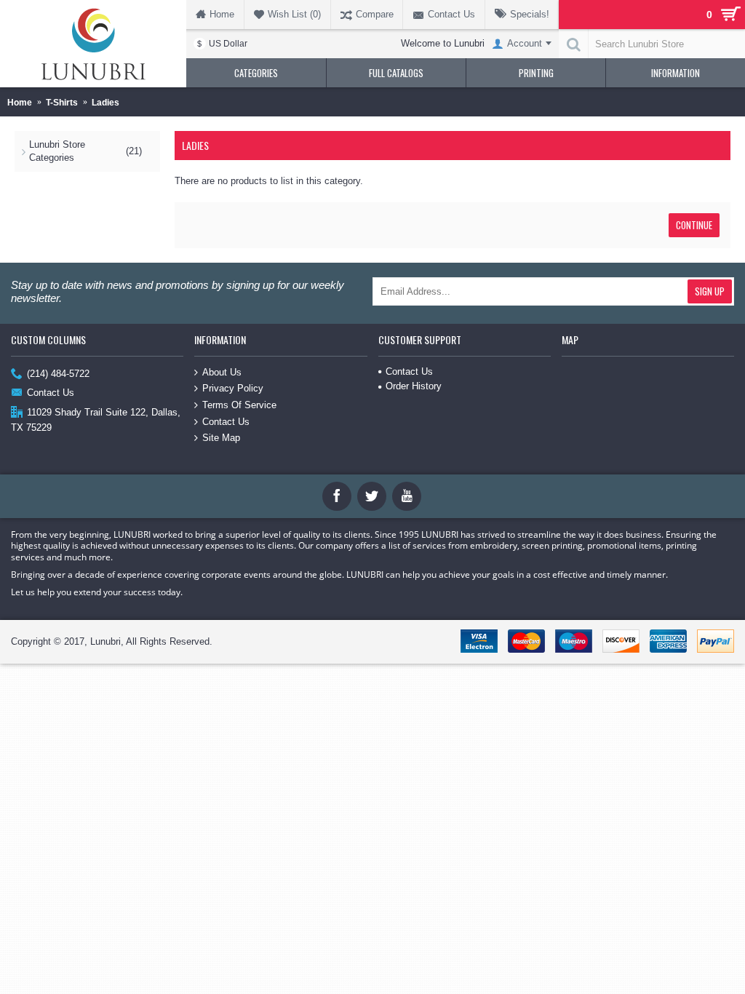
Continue (694, 225)
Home (19, 103)
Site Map (221, 437)
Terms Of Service (239, 404)
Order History (414, 386)
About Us (222, 372)
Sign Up (710, 291)
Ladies (105, 103)
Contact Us (50, 392)
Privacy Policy (232, 388)
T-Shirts (62, 103)
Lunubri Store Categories (85, 151)
